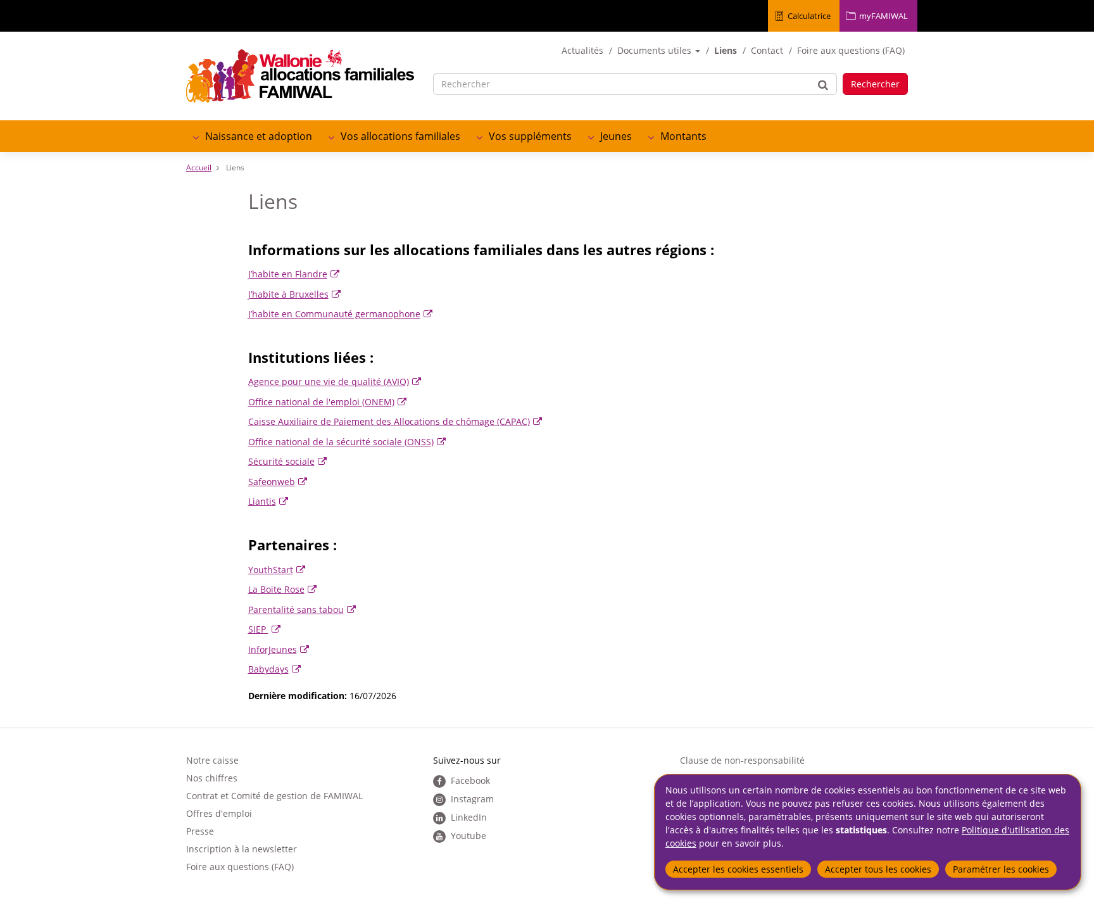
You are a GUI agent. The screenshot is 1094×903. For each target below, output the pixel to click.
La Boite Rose (276, 589)
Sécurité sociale (281, 461)
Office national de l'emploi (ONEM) (321, 402)
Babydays (268, 669)
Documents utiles (655, 50)
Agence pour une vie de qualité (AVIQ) (328, 382)
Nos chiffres (211, 778)
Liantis (262, 501)
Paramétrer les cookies (1001, 869)
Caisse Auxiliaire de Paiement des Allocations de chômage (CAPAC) (389, 421)
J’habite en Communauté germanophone (334, 314)
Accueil (198, 167)
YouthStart (270, 570)
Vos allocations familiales (400, 136)
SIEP (258, 629)
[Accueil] (300, 76)
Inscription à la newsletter (241, 849)
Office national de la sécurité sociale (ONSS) (341, 442)
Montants (683, 136)
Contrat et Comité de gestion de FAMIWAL (274, 796)
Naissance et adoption (258, 136)
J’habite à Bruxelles (288, 294)
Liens (725, 50)
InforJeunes (272, 649)
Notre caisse (212, 760)
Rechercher (875, 84)
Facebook (470, 780)
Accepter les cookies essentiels (738, 869)
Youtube (468, 836)
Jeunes (616, 136)
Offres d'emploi (219, 813)
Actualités (582, 50)
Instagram (472, 799)
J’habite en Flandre (287, 274)
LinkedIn (469, 817)
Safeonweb (271, 482)
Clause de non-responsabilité (742, 760)
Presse (200, 831)
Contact (767, 50)
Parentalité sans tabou (296, 609)
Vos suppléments (530, 136)
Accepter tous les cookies (878, 869)
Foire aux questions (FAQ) (851, 50)
